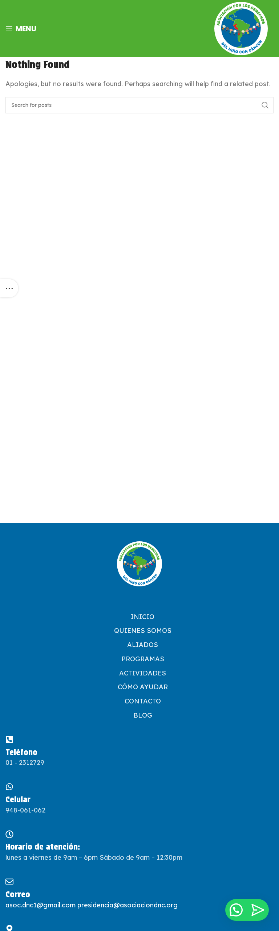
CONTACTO (143, 701)
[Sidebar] (9, 288)
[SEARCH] (265, 105)
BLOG (142, 715)
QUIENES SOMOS (142, 630)
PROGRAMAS (142, 659)
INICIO (142, 617)
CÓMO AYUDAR (143, 687)
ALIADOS (142, 645)
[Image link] (139, 563)
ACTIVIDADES (142, 673)
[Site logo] (241, 28)
